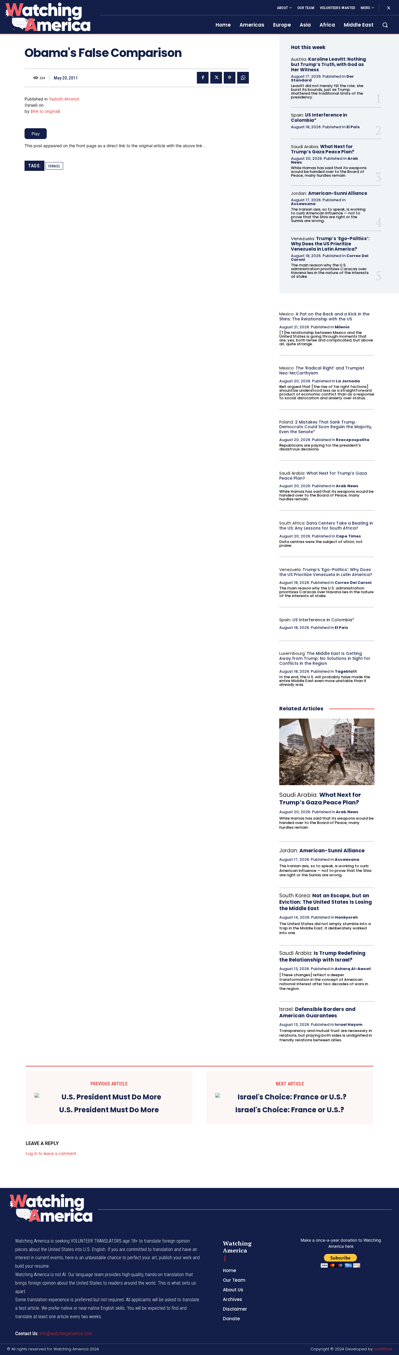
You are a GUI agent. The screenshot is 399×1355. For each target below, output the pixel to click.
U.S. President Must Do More (109, 1110)
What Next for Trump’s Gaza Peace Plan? (322, 149)
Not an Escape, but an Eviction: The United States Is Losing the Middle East (325, 902)
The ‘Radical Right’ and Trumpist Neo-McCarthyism (321, 370)
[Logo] (46, 17)
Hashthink (383, 1349)
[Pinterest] (229, 78)
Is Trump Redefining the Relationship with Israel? (322, 956)
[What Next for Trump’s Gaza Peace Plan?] (326, 752)
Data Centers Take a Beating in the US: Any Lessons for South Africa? (326, 525)
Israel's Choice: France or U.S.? (289, 1110)
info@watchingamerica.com (66, 1333)
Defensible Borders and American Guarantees (317, 1012)
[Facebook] (203, 78)
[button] (385, 25)
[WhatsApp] (243, 78)
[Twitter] (388, 8)
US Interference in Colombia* (319, 117)
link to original (45, 111)
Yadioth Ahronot (64, 98)
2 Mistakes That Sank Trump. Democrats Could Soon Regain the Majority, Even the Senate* (325, 427)
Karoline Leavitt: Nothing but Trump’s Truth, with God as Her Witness (328, 64)
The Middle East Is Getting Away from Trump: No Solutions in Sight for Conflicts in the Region (324, 658)
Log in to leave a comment (51, 1153)
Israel (54, 166)
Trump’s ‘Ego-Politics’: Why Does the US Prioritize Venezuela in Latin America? (330, 243)
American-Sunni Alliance (337, 193)
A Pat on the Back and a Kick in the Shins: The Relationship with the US (324, 316)
